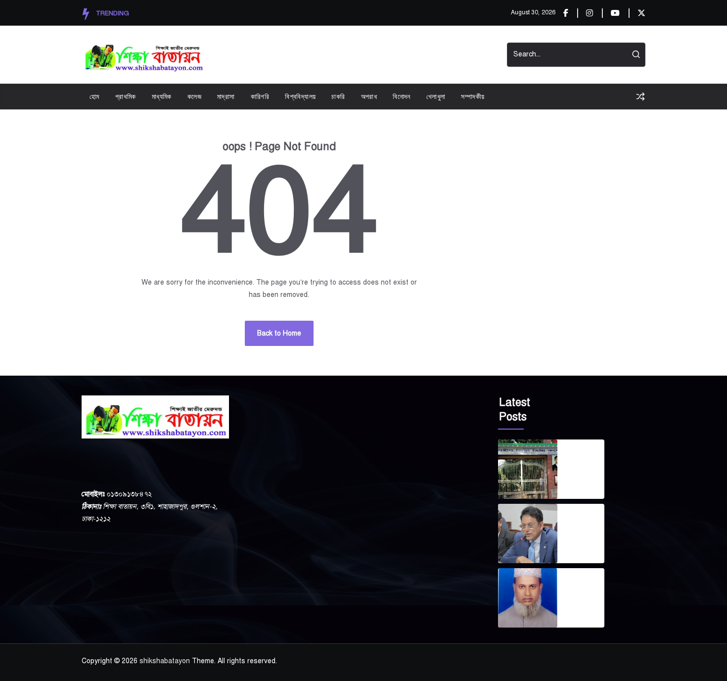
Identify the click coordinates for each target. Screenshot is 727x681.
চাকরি (338, 96)
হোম (94, 96)
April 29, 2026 (577, 547)
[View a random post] (640, 96)
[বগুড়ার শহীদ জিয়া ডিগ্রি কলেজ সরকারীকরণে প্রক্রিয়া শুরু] (527, 469)
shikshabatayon (164, 661)
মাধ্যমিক (162, 96)
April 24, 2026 (577, 611)
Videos (383, 54)
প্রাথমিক (125, 96)
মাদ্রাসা (226, 96)
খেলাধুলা (436, 96)
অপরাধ (369, 96)
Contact (478, 54)
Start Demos (429, 54)
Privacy (344, 54)
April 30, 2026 (577, 483)
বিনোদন (401, 96)
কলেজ (194, 96)
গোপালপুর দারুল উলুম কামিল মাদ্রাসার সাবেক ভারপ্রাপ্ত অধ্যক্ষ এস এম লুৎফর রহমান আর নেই (582, 586)
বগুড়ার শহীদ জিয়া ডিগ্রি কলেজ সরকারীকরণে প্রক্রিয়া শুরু (584, 457)
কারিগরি (260, 96)
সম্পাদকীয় (472, 96)
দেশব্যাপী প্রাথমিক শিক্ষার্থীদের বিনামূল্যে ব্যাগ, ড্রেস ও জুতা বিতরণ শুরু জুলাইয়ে (584, 521)
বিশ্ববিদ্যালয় (300, 96)
